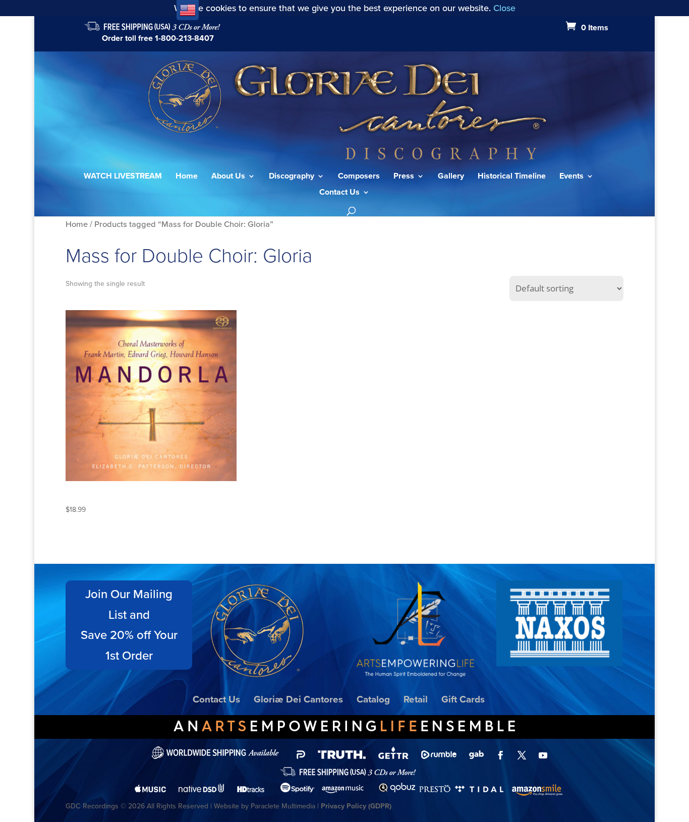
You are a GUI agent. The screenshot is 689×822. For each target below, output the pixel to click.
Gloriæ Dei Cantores (298, 699)
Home (187, 177)
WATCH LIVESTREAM (123, 177)
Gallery (451, 177)
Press (403, 177)
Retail (416, 699)
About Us (228, 177)
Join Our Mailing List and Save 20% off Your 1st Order (129, 625)
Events (571, 177)
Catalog (373, 699)
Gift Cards (463, 699)
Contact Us (339, 193)
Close (504, 8)
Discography (291, 177)
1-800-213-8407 (184, 38)
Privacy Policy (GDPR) (356, 806)
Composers (359, 177)
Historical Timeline (512, 177)
